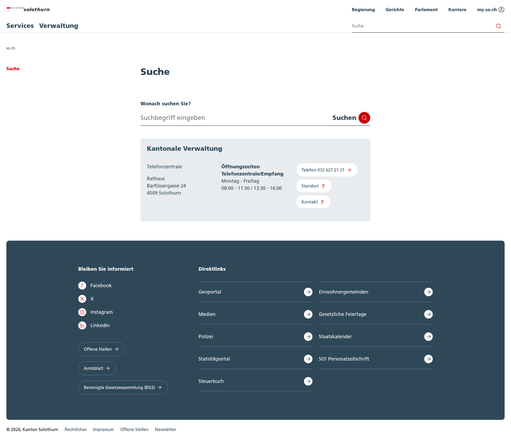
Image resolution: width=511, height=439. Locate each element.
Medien (207, 314)
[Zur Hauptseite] (28, 8)
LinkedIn (100, 325)
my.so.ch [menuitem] (487, 9)
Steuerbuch (211, 381)
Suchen (344, 118)
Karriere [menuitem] (457, 9)
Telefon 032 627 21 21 (323, 170)
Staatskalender (335, 336)
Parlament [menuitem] (426, 9)
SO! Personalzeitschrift (344, 359)
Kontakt (310, 201)
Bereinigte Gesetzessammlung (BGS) (119, 387)
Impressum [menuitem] (103, 429)
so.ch (10, 48)
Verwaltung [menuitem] (58, 26)
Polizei (206, 336)
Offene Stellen (98, 349)
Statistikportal (214, 359)
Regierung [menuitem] (363, 9)
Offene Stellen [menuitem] (134, 429)
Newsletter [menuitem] (165, 429)
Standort (310, 186)
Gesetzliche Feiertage (342, 314)
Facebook (101, 285)
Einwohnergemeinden (343, 292)
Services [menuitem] (20, 26)
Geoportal (210, 292)
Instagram (101, 312)
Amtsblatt (93, 368)
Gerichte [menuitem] (395, 9)
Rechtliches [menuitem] (75, 429)
